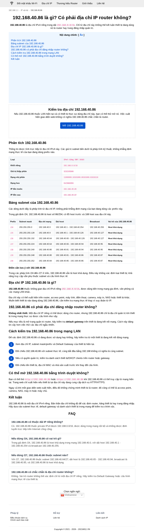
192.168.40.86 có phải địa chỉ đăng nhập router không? (39, 49)
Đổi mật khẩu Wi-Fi (27, 3)
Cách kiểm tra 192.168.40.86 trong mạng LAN (35, 53)
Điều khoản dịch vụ (18, 518)
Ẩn (81, 35)
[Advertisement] (72, 81)
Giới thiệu (87, 3)
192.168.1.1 (13, 10)
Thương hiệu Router (67, 3)
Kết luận (15, 59)
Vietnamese (70, 495)
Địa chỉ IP (47, 3)
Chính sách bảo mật (19, 520)
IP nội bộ (24, 10)
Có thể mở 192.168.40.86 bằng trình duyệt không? (37, 56)
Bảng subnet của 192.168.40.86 (27, 43)
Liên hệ (100, 3)
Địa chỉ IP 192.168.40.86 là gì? (27, 46)
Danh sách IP (102, 518)
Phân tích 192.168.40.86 (23, 40)
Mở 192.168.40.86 (72, 125)
